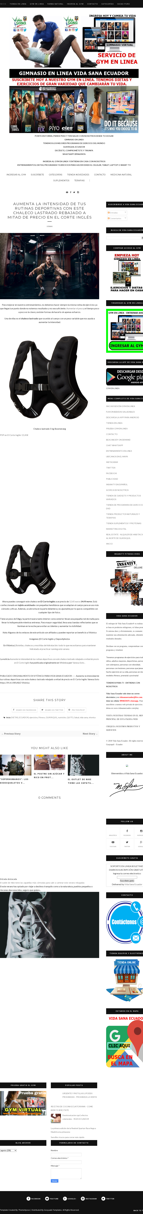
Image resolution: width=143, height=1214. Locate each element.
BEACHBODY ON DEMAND (118, 440)
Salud (76, 717)
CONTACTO (92, 4)
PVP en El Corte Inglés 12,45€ (14, 435)
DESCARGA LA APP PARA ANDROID (122, 417)
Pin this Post (78, 710)
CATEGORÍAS (107, 4)
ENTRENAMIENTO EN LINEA (119, 451)
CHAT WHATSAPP (114, 445)
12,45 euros (74, 601)
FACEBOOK (111, 473)
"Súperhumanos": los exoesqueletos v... (14, 781)
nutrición (62, 717)
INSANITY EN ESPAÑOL (117, 484)
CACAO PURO (123, 4)
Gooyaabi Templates (53, 1210)
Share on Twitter (54, 710)
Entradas (113, 212)
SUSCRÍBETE (37, 174)
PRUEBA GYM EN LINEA (117, 428)
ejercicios (33, 717)
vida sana (84, 717)
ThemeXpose (24, 1210)
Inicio (3, 4)
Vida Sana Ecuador (133, 884)
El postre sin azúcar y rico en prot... (49, 775)
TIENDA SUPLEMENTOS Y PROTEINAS (123, 523)
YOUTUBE (113, 846)
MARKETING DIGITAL (116, 529)
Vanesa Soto (78, 662)
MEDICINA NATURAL (121, 174)
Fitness (42, 717)
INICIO (109, 544)
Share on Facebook (26, 710)
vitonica (92, 717)
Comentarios (115, 218)
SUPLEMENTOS (61, 180)
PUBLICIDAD (112, 479)
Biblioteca (113, 835)
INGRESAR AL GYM (16, 174)
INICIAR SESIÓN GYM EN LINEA (120, 406)
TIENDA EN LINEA (18, 4)
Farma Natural (55, 4)
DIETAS (14, 717)
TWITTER (110, 467)
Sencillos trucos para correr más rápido (67, 1137)
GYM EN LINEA (37, 4)
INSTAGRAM (112, 462)
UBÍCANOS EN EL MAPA (117, 456)
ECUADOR (24, 717)
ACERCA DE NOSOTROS (117, 490)
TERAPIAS (79, 180)
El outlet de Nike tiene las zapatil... (81, 781)
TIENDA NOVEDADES (78, 174)
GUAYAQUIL (51, 717)
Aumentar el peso (74, 308)
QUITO (70, 717)
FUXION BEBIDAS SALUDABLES (120, 412)
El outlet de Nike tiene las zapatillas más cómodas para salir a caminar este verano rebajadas (42, 882)
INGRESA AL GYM (75, 4)
